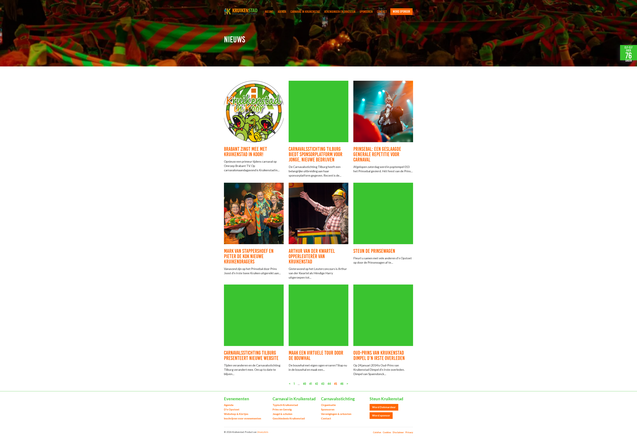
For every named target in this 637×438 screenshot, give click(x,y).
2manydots (262, 432)
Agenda (282, 12)
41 (310, 384)
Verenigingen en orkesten (339, 12)
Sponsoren (366, 12)
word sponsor (401, 11)
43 (322, 384)
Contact (382, 12)
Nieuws (269, 12)
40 (304, 384)
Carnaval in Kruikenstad (305, 12)
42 (316, 384)
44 (329, 384)
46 (341, 384)
